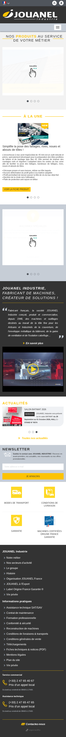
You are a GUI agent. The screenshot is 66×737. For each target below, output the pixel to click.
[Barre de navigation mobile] (4, 27)
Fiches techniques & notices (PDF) (26, 649)
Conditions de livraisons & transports (27, 633)
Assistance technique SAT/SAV (24, 607)
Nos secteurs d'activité (19, 563)
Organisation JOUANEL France (24, 578)
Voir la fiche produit (16, 189)
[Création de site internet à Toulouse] (33, 730)
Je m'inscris (33, 476)
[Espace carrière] (54, 3)
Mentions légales (16, 654)
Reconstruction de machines (22, 628)
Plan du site (13, 660)
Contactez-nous (35, 724)
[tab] (61, 3)
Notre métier (13, 557)
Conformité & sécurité (18, 623)
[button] (61, 3)
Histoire (10, 573)
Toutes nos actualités (34, 438)
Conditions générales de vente (23, 639)
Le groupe (12, 568)
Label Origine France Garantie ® (24, 589)
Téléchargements (16, 644)
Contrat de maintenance (20, 613)
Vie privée (12, 594)
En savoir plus (34, 343)
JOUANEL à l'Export (17, 584)
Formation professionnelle (21, 618)
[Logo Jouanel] (33, 14)
